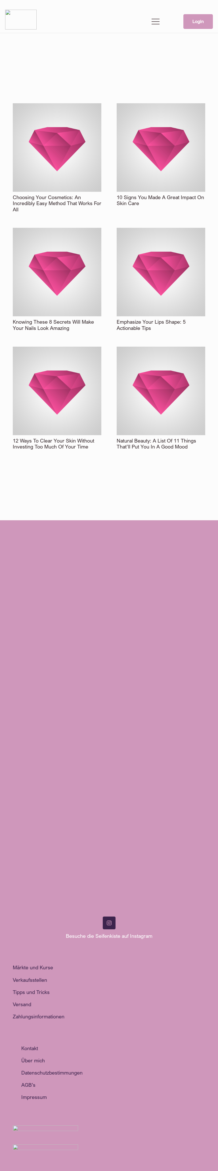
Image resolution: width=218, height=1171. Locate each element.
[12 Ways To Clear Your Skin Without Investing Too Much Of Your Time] (57, 350)
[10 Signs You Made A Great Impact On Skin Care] (161, 107)
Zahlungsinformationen (38, 1016)
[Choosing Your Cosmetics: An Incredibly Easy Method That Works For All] (57, 107)
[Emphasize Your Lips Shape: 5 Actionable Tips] (161, 231)
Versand (22, 1004)
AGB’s (28, 1085)
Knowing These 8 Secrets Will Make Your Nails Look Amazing (53, 325)
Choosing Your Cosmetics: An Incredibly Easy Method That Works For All (57, 203)
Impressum (34, 1097)
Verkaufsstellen (30, 980)
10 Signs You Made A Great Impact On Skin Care (160, 200)
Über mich (33, 1060)
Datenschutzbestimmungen (52, 1072)
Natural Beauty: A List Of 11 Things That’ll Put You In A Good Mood (156, 443)
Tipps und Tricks (31, 992)
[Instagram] (109, 923)
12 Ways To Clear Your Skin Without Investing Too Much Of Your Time (53, 443)
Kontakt (29, 1048)
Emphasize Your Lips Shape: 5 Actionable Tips (151, 325)
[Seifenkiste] (21, 21)
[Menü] (156, 21)
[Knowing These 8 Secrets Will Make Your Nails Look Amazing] (57, 231)
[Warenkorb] (170, 21)
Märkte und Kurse (33, 967)
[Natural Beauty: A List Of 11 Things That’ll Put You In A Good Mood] (161, 350)
